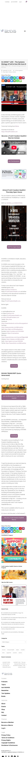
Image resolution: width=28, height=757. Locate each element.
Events (3, 706)
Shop (3, 709)
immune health (10, 649)
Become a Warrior (7, 725)
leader (17, 649)
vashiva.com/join (10, 289)
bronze (3, 649)
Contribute (14, 366)
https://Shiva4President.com (9, 131)
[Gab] (14, 77)
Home (2, 66)
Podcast (10, 72)
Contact (3, 715)
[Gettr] (20, 77)
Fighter (6, 72)
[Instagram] (5, 77)
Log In (3, 728)
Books (3, 696)
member (23, 649)
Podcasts (4, 681)
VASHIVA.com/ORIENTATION (14, 203)
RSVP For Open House (14, 247)
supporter (8, 652)
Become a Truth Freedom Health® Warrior (14, 518)
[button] (25, 31)
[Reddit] (3, 80)
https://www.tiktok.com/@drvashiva (16, 343)
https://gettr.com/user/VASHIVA (14, 341)
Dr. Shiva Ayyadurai (19, 70)
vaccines (15, 652)
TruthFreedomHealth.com (13, 291)
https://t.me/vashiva (13, 333)
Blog (4, 72)
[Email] (14, 80)
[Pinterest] (8, 80)
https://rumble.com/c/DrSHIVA (15, 331)
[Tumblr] (5, 80)
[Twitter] (8, 77)
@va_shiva (9, 319)
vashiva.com (10, 313)
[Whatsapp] (17, 80)
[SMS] (20, 80)
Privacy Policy (5, 735)
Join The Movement (14, 161)
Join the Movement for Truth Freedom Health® (14, 397)
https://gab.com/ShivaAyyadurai (13, 329)
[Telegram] (17, 77)
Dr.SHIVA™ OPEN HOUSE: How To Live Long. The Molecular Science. (6, 665)
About (3, 703)
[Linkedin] (11, 77)
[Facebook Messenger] (11, 80)
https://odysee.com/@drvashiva (15, 339)
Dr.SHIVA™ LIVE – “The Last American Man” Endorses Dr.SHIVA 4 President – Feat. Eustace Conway (19, 665)
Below (17, 126)
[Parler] (23, 77)
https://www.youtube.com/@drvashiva (12, 327)
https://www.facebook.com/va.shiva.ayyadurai (14, 323)
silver (3, 652)
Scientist (14, 72)
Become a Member (7, 722)
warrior (20, 652)
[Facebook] (3, 77)
